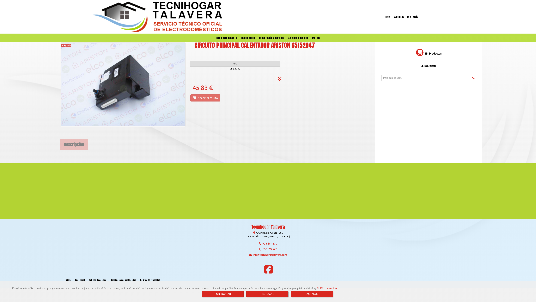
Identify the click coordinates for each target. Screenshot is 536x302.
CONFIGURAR (223, 293)
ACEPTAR (312, 293)
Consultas (399, 17)
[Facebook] (268, 272)
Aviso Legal (80, 280)
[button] (428, 66)
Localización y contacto (271, 38)
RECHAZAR (267, 293)
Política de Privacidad (150, 280)
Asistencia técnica (298, 38)
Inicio (388, 17)
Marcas (316, 38)
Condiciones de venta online (123, 280)
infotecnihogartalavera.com (270, 254)
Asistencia (412, 17)
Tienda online (248, 38)
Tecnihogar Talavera (226, 38)
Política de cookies (327, 288)
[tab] (74, 144)
